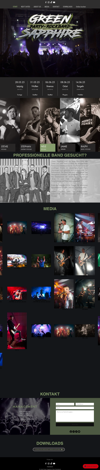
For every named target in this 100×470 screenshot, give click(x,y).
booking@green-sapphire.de (25, 419)
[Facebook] (46, 2)
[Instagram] (48, 2)
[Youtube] (54, 2)
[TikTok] (51, 2)
